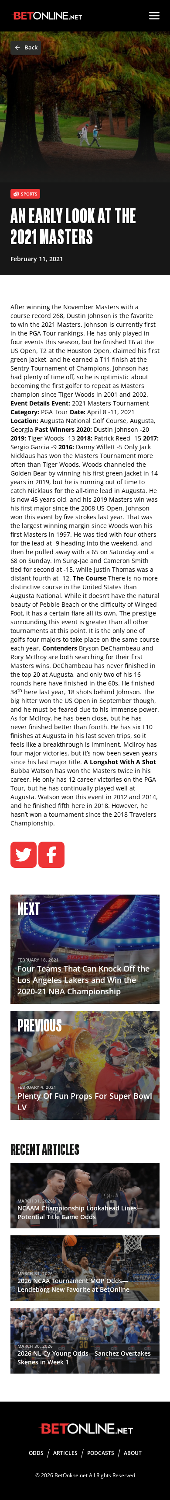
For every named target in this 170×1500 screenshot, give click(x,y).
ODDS (36, 1453)
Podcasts (100, 1453)
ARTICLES (65, 1453)
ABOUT (133, 1453)
